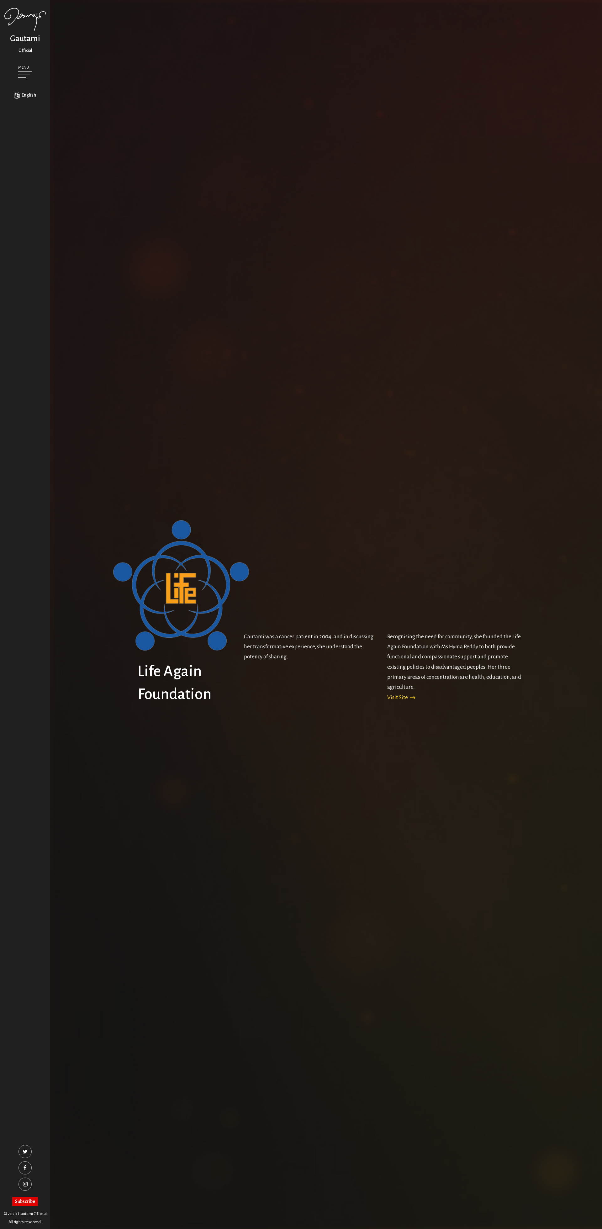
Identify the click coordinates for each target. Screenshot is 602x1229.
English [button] (28, 95)
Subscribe (25, 1201)
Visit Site (398, 697)
